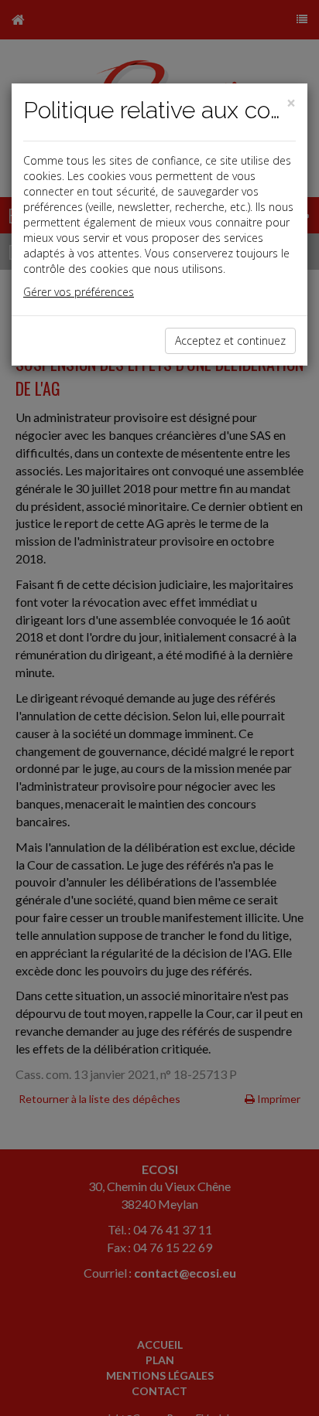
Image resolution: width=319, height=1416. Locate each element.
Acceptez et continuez (230, 340)
